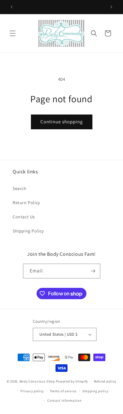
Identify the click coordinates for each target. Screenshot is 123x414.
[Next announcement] (111, 7)
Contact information (64, 400)
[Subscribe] (93, 271)
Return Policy (26, 202)
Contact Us (24, 217)
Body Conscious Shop (37, 381)
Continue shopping (61, 122)
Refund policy (105, 381)
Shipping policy (95, 391)
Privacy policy (32, 391)
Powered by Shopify (72, 381)
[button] (13, 33)
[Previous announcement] (12, 7)
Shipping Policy (28, 231)
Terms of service (63, 391)
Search (19, 188)
